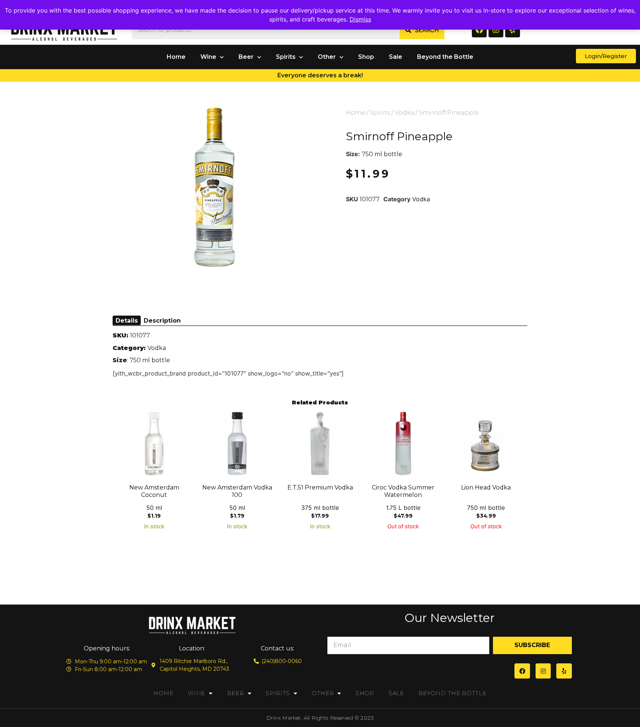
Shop (366, 56)
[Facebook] (479, 30)
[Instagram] (496, 30)
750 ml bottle (382, 154)
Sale (395, 56)
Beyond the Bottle (445, 56)
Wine (208, 56)
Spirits (286, 56)
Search (427, 30)
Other (327, 56)
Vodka (404, 112)
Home (176, 56)
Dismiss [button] (360, 19)
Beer (246, 56)
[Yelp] (512, 30)
